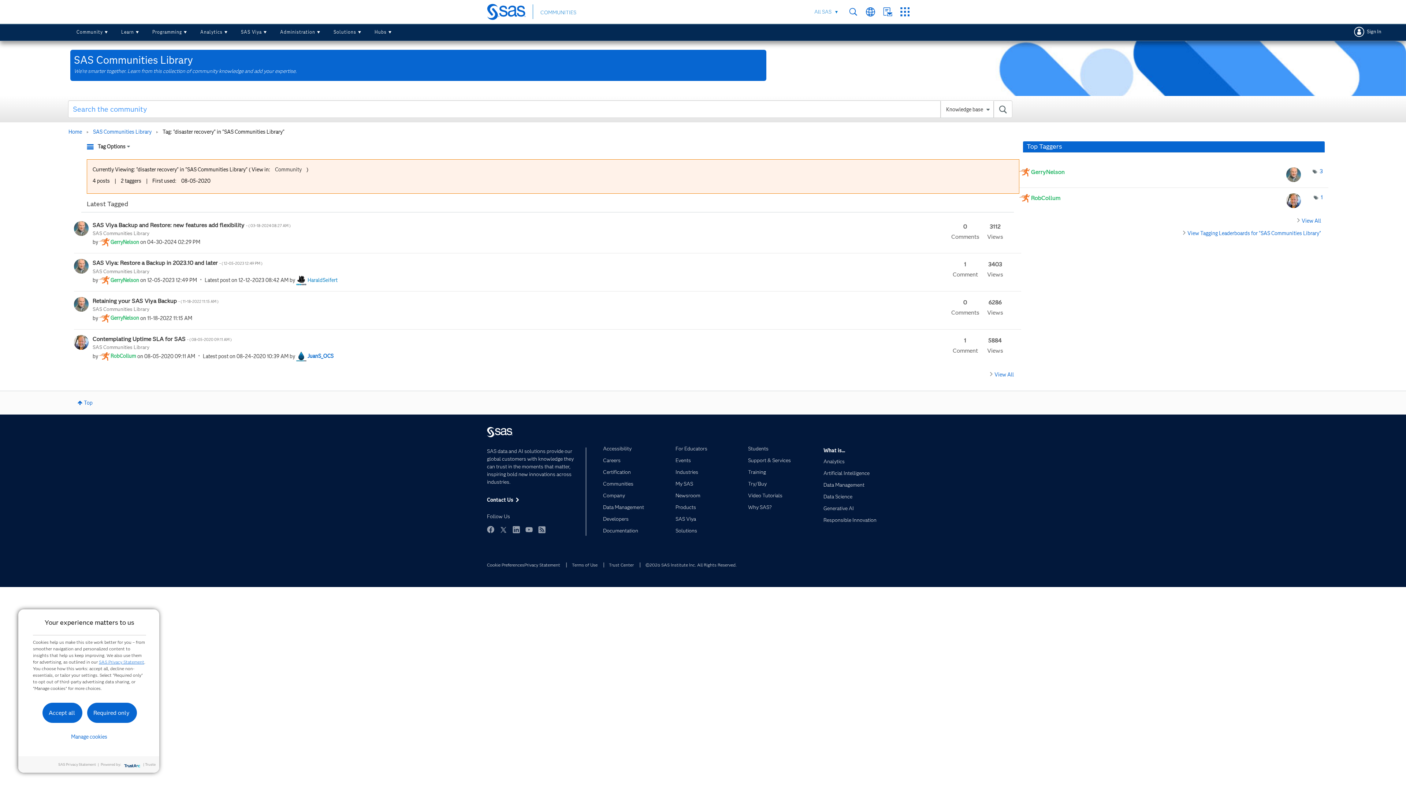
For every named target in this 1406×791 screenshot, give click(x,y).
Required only (111, 712)
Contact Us (887, 11)
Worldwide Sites (870, 11)
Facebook (490, 529)
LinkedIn (516, 529)
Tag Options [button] (112, 146)
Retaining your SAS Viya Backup (156, 300)
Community (90, 32)
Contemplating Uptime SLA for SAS (163, 338)
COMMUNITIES (558, 12)
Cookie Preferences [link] (505, 565)
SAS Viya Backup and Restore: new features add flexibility (192, 225)
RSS (542, 529)
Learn (127, 32)
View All (1004, 374)
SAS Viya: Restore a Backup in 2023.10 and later (178, 262)
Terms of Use (585, 565)
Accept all (62, 712)
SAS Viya (251, 32)
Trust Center (621, 565)
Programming (167, 32)
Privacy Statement (542, 565)
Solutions (345, 32)
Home (75, 132)
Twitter (503, 529)
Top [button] (88, 403)
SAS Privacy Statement (121, 662)
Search (853, 11)
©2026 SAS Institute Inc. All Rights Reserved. (691, 565)
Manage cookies (89, 737)
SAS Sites (905, 11)
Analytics (211, 32)
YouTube (529, 529)
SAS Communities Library (122, 132)
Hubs (381, 32)
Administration (297, 32)
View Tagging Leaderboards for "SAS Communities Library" (1254, 233)
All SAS (823, 11)
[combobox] (540, 109)
